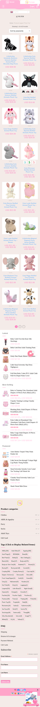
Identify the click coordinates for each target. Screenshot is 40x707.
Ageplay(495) (27, 551)
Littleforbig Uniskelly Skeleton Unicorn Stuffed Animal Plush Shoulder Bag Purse (10, 60)
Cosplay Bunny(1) (18, 571)
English (15, 12)
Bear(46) (25, 554)
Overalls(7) (23, 592)
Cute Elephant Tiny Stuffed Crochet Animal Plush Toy (10, 277)
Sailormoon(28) (26, 605)
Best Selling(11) (25, 558)
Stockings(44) (6, 612)
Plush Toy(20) (6, 602)
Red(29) (24, 602)
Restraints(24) (6, 605)
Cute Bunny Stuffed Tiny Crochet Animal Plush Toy (10, 205)
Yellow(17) (20, 619)
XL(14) (13, 619)
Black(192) (5, 561)
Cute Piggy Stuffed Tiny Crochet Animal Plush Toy (29, 277)
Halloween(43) (14, 581)
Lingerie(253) (6, 588)
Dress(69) (29, 575)
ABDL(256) (5, 551)
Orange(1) (14, 592)
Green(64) (29, 578)
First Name (4, 664)
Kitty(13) (15, 585)
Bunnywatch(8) (15, 568)
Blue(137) (14, 561)
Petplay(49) (24, 599)
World (11, 2)
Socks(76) (24, 609)
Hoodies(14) (25, 581)
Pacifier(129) (6, 595)
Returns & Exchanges (8, 636)
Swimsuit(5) (16, 612)
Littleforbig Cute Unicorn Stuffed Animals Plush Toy (10, 95)
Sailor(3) (15, 605)
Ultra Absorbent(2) (7, 616)
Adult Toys (5, 533)
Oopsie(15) (5, 592)
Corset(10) (26, 568)
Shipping (4, 632)
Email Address (6, 656)
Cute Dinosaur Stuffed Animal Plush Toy (29, 170)
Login (32, 6)
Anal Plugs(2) (6, 554)
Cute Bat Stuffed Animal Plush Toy (29, 98)
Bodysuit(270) (24, 561)
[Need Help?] (31, 354)
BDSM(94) (16, 554)
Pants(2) (15, 599)
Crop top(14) (30, 571)
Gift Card (4, 538)
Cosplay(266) (6, 571)
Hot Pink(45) (6, 585)
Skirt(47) (15, 609)
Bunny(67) (5, 568)
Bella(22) (15, 558)
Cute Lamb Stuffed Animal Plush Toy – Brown (10, 240)
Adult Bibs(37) (15, 551)
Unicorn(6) (19, 616)
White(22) (5, 619)
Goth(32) (20, 578)
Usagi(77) (28, 616)
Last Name (4, 672)
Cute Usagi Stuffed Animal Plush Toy (10, 130)
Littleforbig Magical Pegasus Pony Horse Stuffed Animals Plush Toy (29, 241)
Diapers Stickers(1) (8, 575)
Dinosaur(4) (20, 575)
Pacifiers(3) (27, 595)
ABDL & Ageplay (7, 520)
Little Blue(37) (17, 588)
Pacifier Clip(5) (17, 595)
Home (11, 23)
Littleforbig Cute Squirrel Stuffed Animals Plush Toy (29, 58)
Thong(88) (26, 612)
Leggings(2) (24, 585)
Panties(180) (6, 599)
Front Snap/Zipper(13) (8, 578)
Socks (3, 529)
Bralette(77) (21, 564)
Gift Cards (4, 645)
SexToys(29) (6, 609)
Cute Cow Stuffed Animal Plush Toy (29, 310)
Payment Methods (7, 641)
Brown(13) (31, 564)
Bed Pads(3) (6, 558)
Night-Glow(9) (28, 588)
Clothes (4, 515)
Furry (3, 524)
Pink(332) (33, 599)
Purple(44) (16, 602)
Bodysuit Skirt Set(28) (9, 564)
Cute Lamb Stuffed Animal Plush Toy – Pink (29, 205)
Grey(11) (4, 581)
